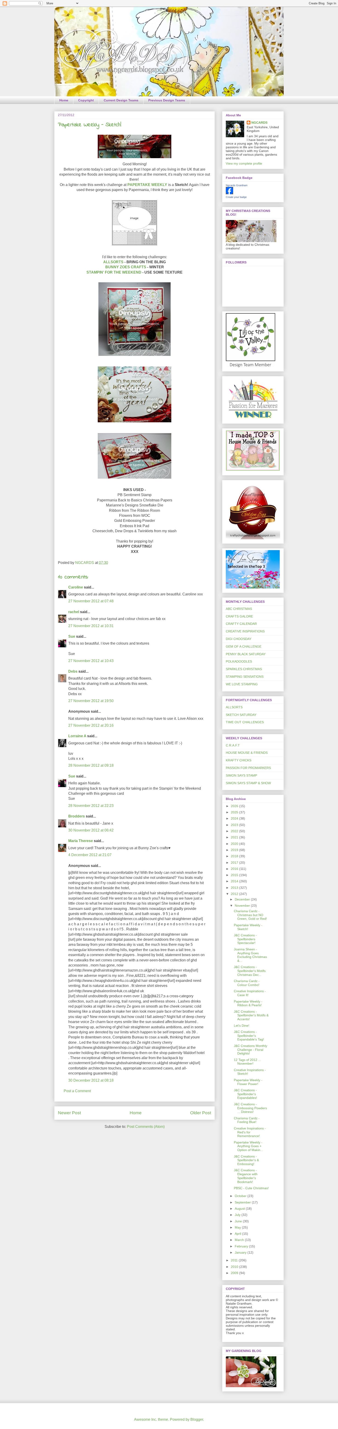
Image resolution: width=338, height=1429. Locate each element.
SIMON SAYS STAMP (241, 775)
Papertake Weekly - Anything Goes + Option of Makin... (248, 1146)
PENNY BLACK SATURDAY (246, 654)
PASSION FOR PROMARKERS (248, 768)
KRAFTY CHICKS (238, 760)
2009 (235, 1273)
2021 (235, 837)
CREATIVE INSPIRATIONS (245, 631)
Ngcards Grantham (236, 185)
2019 (235, 850)
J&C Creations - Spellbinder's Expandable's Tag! (249, 1035)
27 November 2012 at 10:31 (91, 626)
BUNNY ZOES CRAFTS (125, 267)
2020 (235, 844)
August (240, 1208)
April (238, 1233)
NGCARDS (259, 122)
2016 (235, 869)
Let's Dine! (241, 1025)
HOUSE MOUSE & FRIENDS (247, 753)
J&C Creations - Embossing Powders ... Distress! (250, 1108)
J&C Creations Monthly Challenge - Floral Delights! (250, 1049)
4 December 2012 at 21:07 (90, 855)
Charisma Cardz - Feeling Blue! (247, 1120)
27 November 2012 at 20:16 (91, 725)
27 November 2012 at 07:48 (91, 601)
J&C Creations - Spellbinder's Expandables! (245, 1094)
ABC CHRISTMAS (239, 609)
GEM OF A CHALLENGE (243, 646)
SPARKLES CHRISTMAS (244, 669)
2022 (235, 831)
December (243, 899)
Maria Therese (80, 841)
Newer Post (69, 1112)
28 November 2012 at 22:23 (91, 806)
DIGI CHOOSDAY (238, 639)
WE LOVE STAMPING (242, 684)
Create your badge (236, 197)
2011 (235, 1260)
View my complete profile (244, 163)
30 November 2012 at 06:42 (91, 830)
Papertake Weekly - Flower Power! (248, 1082)
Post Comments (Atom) (146, 1127)
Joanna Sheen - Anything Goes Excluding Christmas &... (250, 955)
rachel (73, 612)
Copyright (86, 100)
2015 (235, 875)
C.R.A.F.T (233, 745)
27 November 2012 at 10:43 (91, 661)
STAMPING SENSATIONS (245, 676)
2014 (235, 881)
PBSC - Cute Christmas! (251, 1188)
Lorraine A (77, 736)
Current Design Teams (121, 100)
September (243, 1202)
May (238, 1227)
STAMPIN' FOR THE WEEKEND (113, 272)
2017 (235, 862)
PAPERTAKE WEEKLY (146, 185)
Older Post (200, 1112)
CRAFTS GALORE (239, 616)
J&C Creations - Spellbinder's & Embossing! (246, 1160)
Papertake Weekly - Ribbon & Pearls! (248, 1003)
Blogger (196, 1419)
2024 (235, 818)
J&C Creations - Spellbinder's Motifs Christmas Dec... (250, 971)
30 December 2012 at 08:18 (91, 1080)
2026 (235, 806)
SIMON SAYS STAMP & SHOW (248, 783)
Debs (72, 671)
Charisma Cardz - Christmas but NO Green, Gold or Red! (250, 915)
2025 (235, 812)
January (241, 1252)
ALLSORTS (113, 262)
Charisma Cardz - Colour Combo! (247, 983)
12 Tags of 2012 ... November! (247, 1062)
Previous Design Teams (166, 100)
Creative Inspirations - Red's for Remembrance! (250, 1132)
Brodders (76, 816)
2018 (235, 856)
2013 (235, 887)
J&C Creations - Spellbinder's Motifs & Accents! (251, 1015)
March (240, 1240)
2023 (235, 825)
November (243, 905)
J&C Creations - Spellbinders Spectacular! (245, 939)
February (242, 1246)
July (238, 1215)
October (241, 1196)
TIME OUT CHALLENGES (245, 722)
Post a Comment (77, 1091)
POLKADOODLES (239, 661)
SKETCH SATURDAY (241, 715)
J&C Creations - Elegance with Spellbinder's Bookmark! (246, 1175)
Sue (71, 636)
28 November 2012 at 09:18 (91, 765)
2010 (235, 1267)
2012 (235, 894)
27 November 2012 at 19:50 (91, 701)
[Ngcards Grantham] (229, 193)
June (239, 1221)
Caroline (75, 587)
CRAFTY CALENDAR (241, 624)
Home (63, 100)
